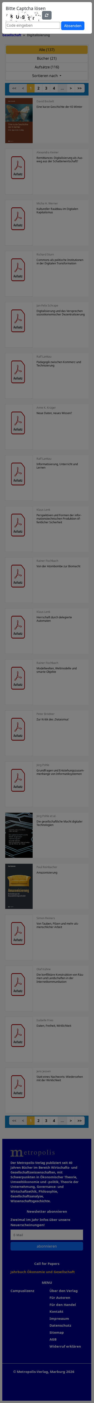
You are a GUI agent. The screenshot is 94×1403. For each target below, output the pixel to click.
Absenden (72, 25)
